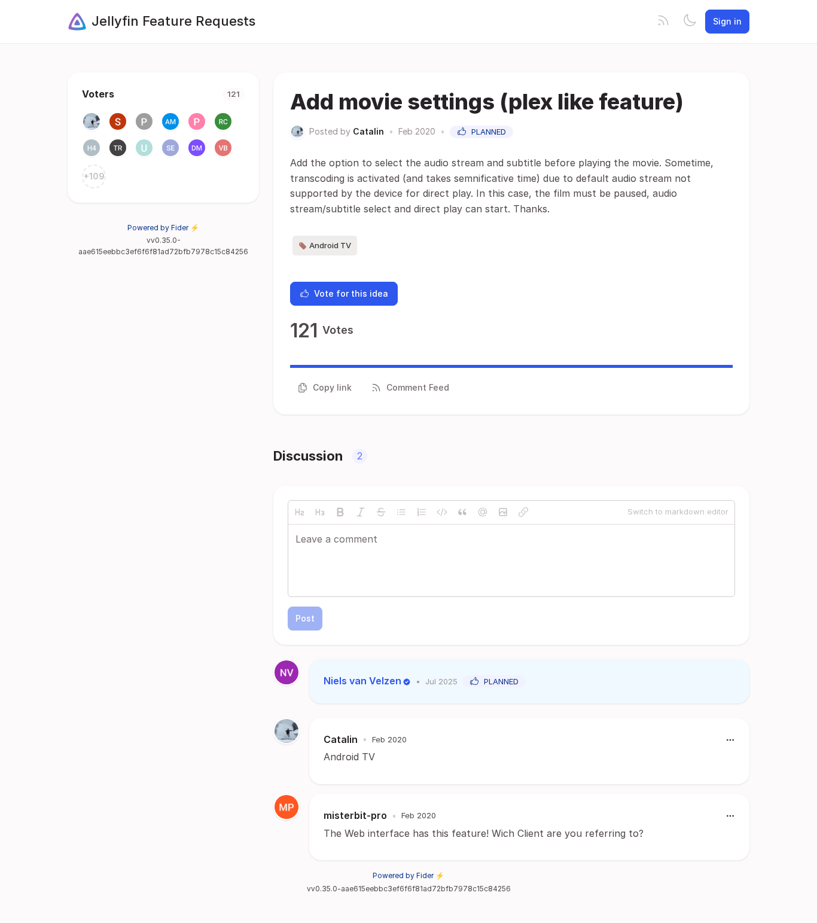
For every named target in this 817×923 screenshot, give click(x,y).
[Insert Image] (503, 512)
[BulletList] (401, 512)
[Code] (442, 512)
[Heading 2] (300, 512)
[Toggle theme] (689, 22)
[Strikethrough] (381, 512)
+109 (94, 176)
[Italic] (361, 512)
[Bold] (340, 512)
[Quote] (462, 512)
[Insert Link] (523, 512)
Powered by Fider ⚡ (163, 227)
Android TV (330, 245)
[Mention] (483, 512)
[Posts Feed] (663, 22)
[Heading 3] (320, 512)
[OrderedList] (422, 512)
